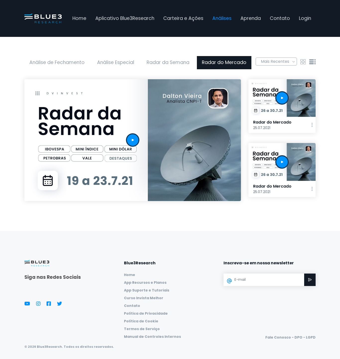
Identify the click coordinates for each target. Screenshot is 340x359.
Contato (280, 18)
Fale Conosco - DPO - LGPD (290, 337)
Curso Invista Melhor (143, 297)
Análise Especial (115, 62)
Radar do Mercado (224, 62)
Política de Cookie (141, 321)
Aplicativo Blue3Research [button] (124, 18)
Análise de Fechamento (57, 62)
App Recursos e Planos (145, 282)
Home (79, 18)
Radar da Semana (168, 62)
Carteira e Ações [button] (183, 18)
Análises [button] (221, 18)
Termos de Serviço (142, 328)
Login (305, 18)
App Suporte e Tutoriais (146, 290)
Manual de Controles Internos (152, 336)
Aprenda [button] (250, 18)
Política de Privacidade (146, 313)
